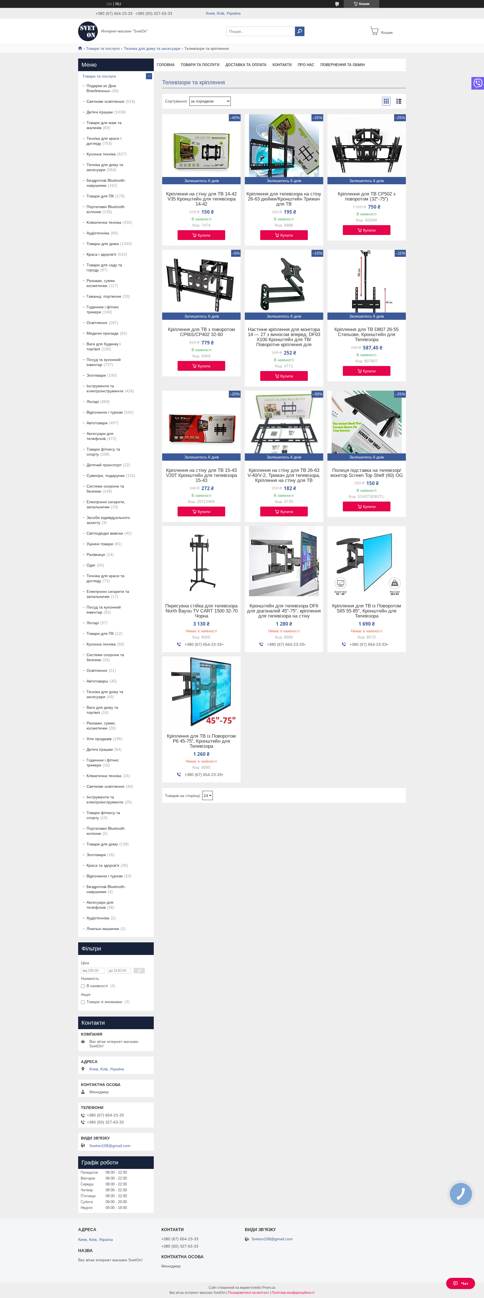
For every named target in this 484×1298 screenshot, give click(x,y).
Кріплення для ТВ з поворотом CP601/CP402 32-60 (201, 332)
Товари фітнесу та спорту (103, 451)
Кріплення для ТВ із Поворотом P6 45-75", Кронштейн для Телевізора (201, 741)
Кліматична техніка (104, 222)
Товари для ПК (100, 196)
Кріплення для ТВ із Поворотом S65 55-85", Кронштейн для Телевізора (366, 611)
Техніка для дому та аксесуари (152, 48)
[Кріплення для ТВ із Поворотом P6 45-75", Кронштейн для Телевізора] (201, 691)
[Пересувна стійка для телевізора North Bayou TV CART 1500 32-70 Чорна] (201, 561)
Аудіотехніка (98, 233)
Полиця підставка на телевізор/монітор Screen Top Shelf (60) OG (367, 473)
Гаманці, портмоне (104, 296)
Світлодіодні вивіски (105, 533)
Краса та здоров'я (103, 865)
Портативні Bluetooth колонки (106, 209)
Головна (165, 65)
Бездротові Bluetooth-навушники (106, 183)
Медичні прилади (102, 333)
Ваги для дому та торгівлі (102, 710)
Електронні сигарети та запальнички (108, 594)
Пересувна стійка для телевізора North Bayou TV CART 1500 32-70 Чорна (201, 611)
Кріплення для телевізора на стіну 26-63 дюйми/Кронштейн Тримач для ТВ (283, 199)
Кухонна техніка (101, 154)
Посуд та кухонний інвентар (104, 362)
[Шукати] (299, 31)
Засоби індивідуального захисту (108, 520)
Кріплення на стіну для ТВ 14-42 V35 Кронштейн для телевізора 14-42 (201, 199)
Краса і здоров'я (101, 254)
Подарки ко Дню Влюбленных (101, 88)
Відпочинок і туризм (105, 412)
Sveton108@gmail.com (110, 1145)
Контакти (282, 65)
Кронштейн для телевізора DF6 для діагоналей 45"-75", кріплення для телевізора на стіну (284, 611)
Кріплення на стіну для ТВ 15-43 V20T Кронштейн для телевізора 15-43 (201, 475)
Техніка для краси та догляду (105, 578)
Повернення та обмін (342, 65)
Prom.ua (268, 1288)
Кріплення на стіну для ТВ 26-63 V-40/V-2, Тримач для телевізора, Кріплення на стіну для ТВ (284, 475)
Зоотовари (96, 375)
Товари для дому (102, 844)
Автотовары (97, 681)
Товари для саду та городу (104, 267)
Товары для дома (103, 243)
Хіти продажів (99, 739)
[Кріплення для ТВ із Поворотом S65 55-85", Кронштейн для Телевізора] (366, 561)
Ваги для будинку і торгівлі (103, 346)
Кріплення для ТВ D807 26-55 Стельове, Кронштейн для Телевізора (366, 334)
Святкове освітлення (105, 101)
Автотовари (97, 423)
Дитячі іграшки (100, 112)
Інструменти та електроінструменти (105, 388)
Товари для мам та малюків (104, 125)
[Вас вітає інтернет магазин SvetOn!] (88, 31)
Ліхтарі (93, 401)
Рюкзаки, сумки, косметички (101, 283)
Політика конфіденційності (293, 1293)
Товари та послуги (103, 48)
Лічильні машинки (103, 928)
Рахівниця (96, 554)
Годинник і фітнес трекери (103, 309)
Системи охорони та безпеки (105, 488)
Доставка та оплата (245, 65)
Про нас (306, 65)
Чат (464, 1283)
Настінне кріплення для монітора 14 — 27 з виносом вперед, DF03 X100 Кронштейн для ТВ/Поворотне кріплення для (284, 337)
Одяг (91, 565)
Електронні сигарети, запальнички (106, 504)
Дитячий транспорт (104, 465)
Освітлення (97, 322)
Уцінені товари (100, 544)
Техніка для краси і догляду (104, 141)
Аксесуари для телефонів (100, 436)
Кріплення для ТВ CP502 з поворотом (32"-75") (366, 197)
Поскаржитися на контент (248, 1293)
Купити (204, 235)
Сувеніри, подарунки (106, 475)
